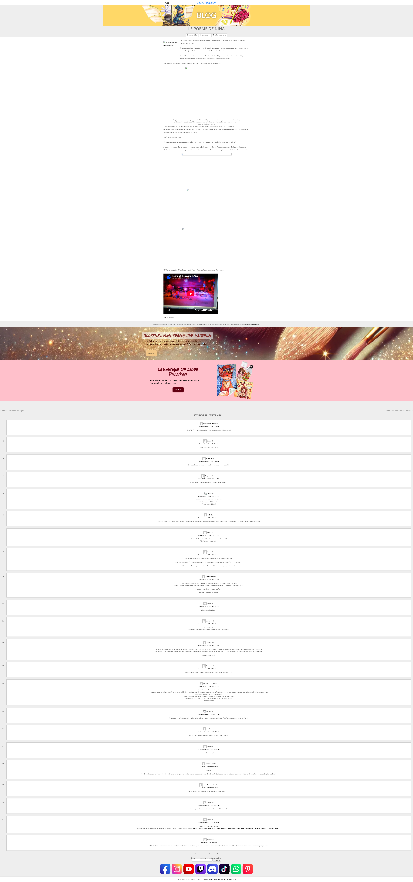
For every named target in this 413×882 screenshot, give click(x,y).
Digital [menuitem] (223, 5)
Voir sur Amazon (168, 317)
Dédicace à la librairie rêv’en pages (12, 411)
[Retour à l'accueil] (206, 2)
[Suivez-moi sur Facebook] (165, 869)
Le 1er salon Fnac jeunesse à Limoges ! (399, 411)
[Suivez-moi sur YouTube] (188, 869)
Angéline (209, 458)
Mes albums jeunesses (219, 35)
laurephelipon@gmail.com (252, 324)
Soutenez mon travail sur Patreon (177, 335)
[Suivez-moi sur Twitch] (200, 869)
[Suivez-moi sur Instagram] (177, 869)
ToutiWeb (209, 576)
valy (209, 515)
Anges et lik (209, 476)
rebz (209, 493)
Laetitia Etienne (209, 423)
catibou (209, 729)
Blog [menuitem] (193, 5)
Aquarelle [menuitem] (233, 5)
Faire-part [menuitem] (167, 4)
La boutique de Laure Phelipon (178, 372)
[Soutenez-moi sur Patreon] (248, 869)
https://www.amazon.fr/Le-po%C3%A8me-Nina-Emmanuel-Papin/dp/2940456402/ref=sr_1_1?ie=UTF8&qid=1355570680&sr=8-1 (236, 828)
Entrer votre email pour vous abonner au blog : (206, 858)
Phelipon (209, 666)
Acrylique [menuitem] (244, 5)
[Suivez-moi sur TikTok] (224, 869)
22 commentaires (205, 35)
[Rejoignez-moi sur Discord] (212, 869)
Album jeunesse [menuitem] (181, 5)
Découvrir (151, 353)
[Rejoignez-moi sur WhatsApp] (236, 869)
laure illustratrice (209, 785)
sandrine (209, 621)
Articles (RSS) (231, 879)
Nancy (209, 532)
